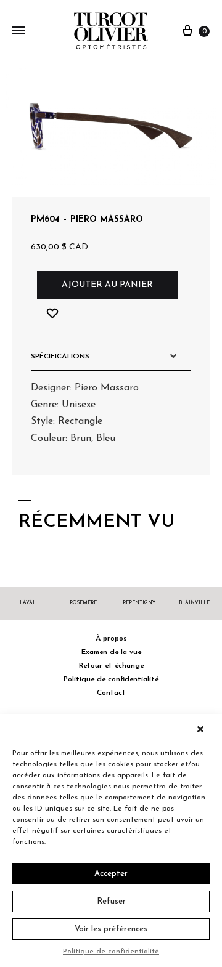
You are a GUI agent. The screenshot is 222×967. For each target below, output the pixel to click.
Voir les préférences (111, 929)
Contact (111, 693)
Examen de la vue (111, 652)
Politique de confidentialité (111, 951)
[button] (203, 729)
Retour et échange (111, 666)
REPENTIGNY (139, 603)
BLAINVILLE (194, 603)
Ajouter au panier (107, 284)
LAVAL (28, 603)
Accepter (111, 874)
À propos (111, 638)
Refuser (111, 901)
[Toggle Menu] (18, 31)
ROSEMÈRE (83, 603)
